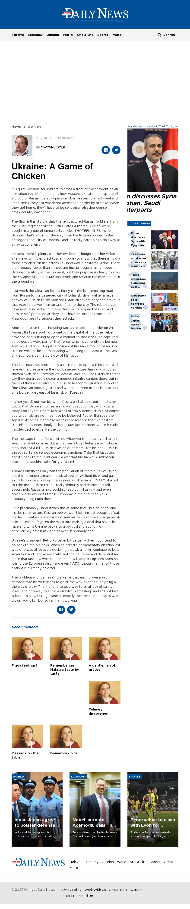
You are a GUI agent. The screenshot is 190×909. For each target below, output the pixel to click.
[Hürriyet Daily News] (95, 14)
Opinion (52, 35)
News (16, 127)
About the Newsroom (126, 890)
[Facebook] (105, 150)
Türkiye (18, 35)
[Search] (159, 35)
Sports (102, 35)
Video (168, 862)
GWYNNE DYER (53, 147)
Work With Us (95, 890)
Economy (35, 35)
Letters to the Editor (76, 896)
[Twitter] (116, 150)
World (68, 35)
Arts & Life (85, 35)
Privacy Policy (70, 890)
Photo (116, 35)
